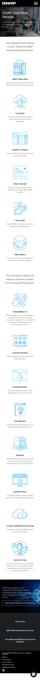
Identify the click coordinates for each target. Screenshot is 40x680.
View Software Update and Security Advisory (20, 603)
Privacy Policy (6, 659)
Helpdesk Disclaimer (8, 667)
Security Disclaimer (8, 665)
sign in (23, 24)
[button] (33, 674)
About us (5, 657)
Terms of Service (7, 662)
